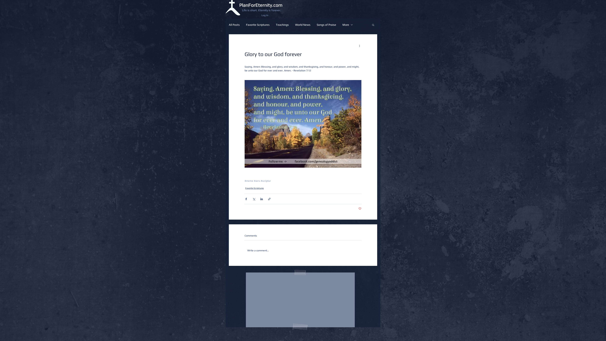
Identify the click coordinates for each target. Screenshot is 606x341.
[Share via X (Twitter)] (253, 198)
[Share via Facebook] (246, 198)
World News (302, 24)
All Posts (234, 24)
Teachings (282, 24)
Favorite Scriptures (258, 24)
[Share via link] (269, 198)
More (345, 24)
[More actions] (359, 46)
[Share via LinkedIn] (261, 198)
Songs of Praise (326, 24)
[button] (373, 25)
